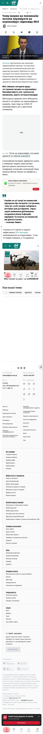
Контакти (26, 423)
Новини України (11, 457)
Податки (9, 540)
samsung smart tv (23, 669)
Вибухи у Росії (11, 492)
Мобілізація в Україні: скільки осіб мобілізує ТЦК (22, 519)
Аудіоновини (10, 466)
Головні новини (11, 454)
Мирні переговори (12, 484)
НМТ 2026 (9, 580)
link (24, 384)
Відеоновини (10, 463)
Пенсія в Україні (11, 543)
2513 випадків (21, 232)
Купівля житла (11, 598)
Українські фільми (12, 556)
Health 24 (5, 9)
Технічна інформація (29, 419)
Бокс (7, 610)
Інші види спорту (12, 622)
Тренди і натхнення (12, 601)
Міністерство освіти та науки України (19, 574)
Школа (8, 577)
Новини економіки (13, 526)
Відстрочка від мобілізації (15, 516)
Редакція (5, 410)
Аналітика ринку (11, 595)
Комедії (8, 561)
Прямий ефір (10, 460)
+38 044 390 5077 (28, 375)
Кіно (8, 550)
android (9, 663)
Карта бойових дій (12, 481)
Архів (24, 433)
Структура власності (29, 430)
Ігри (24, 440)
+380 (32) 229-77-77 (15, 698)
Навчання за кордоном (14, 585)
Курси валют (10, 532)
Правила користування (10, 427)
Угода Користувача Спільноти (29, 412)
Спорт (8, 608)
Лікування (13, 9)
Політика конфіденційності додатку (31, 407)
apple (23, 663)
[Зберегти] (37, 32)
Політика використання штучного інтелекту (10, 436)
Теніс (7, 616)
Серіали (8, 564)
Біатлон (8, 619)
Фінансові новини (12, 535)
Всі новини (10, 452)
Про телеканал (7, 417)
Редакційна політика (9, 413)
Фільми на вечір (11, 558)
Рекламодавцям (8, 423)
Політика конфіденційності (8, 431)
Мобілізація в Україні (14, 502)
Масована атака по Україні (15, 490)
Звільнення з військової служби (17, 505)
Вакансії (25, 426)
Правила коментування (30, 416)
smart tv (9, 669)
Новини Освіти (12, 571)
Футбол (8, 613)
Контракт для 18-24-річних (15, 513)
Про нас (5, 406)
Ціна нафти (10, 529)
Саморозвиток (11, 582)
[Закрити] (38, 716)
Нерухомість (11, 592)
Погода (8, 468)
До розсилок (13, 649)
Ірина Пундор (11, 26)
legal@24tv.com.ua (27, 700)
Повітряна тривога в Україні (15, 487)
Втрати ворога (11, 495)
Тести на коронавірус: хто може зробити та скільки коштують (20, 154)
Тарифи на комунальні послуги (16, 537)
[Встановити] (21, 720)
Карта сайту (27, 437)
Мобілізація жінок (12, 511)
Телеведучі (6, 420)
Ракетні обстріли (12, 478)
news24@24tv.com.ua (10, 375)
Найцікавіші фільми (13, 553)
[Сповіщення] (40, 3)
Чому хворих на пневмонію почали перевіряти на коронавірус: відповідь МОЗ (30, 9)
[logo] (13, 3)
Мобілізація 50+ (11, 508)
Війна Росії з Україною (15, 476)
